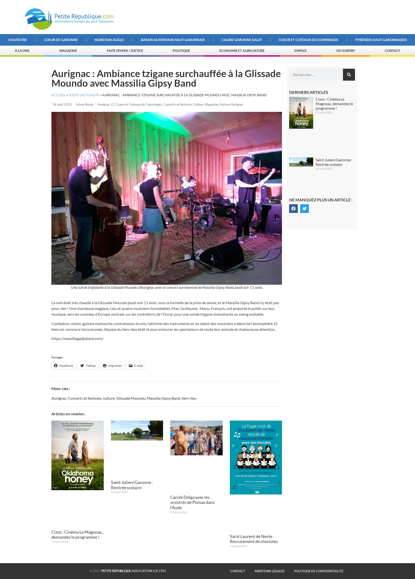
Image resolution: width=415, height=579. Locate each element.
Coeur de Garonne (61, 40)
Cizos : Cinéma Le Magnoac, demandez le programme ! (77, 534)
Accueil (58, 95)
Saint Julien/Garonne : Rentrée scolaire (132, 485)
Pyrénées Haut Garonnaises (381, 40)
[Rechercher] (349, 75)
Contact (392, 50)
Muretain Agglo (109, 40)
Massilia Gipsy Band (163, 398)
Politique (181, 50)
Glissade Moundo (130, 398)
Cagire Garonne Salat (242, 40)
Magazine (68, 50)
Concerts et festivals (177, 104)
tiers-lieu (189, 398)
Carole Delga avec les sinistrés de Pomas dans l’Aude (192, 502)
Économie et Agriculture (242, 50)
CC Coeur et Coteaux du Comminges (136, 104)
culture (109, 398)
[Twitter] (304, 208)
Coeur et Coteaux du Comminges (308, 40)
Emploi (300, 50)
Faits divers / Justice (125, 50)
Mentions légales (270, 571)
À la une (22, 50)
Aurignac (104, 104)
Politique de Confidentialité (318, 571)
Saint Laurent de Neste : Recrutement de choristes (254, 539)
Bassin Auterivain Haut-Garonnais (173, 40)
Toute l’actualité (83, 95)
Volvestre (17, 40)
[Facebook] (293, 208)
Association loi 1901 (133, 571)
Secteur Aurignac (231, 104)
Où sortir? (345, 50)
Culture (198, 104)
